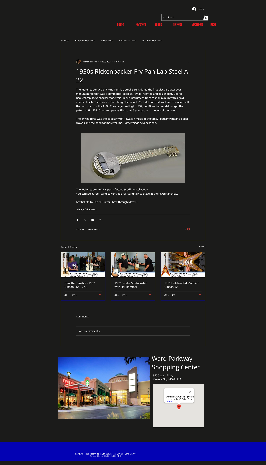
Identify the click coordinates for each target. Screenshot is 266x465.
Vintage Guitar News (85, 40)
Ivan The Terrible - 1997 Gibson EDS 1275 (79, 285)
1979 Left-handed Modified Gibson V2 (181, 285)
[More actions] (188, 62)
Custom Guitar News (152, 40)
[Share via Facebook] (77, 219)
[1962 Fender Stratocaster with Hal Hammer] (133, 264)
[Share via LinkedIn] (92, 219)
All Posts (65, 40)
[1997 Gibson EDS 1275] (83, 264)
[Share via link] (100, 219)
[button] (205, 17)
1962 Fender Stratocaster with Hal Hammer (131, 285)
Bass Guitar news (127, 40)
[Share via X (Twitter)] (85, 219)
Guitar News (107, 40)
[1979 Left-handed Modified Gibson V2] (183, 264)
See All (202, 246)
